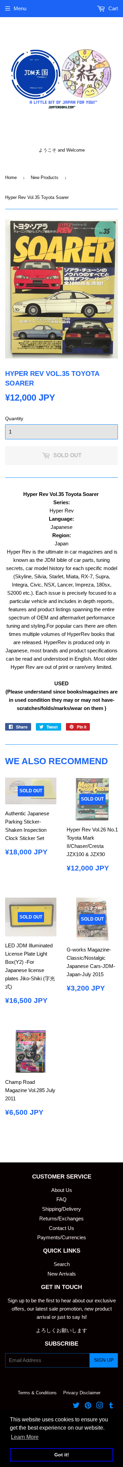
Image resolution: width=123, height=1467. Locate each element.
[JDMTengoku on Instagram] (99, 1406)
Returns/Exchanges (61, 1218)
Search (62, 1264)
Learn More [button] (25, 1437)
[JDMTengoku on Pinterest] (88, 1406)
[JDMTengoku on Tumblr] (111, 1406)
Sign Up (103, 1360)
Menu (20, 8)
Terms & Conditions (37, 1392)
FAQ (61, 1199)
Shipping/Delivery (61, 1209)
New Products (44, 177)
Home (11, 177)
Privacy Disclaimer (81, 1392)
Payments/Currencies (61, 1237)
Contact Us (61, 1228)
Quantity (14, 418)
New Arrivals (61, 1274)
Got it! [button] (61, 1454)
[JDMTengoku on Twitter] (76, 1406)
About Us (61, 1190)
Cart (112, 8)
